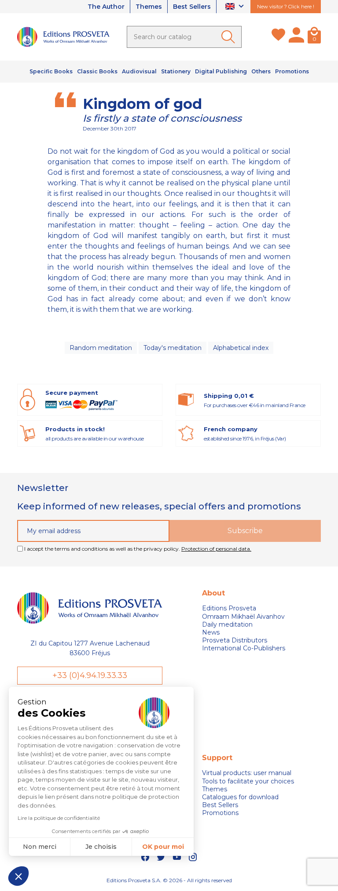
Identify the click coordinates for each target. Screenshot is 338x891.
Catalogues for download (240, 797)
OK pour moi (163, 847)
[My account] (296, 37)
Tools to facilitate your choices (248, 781)
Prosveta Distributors (234, 640)
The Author (106, 7)
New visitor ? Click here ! (285, 7)
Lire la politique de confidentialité (59, 818)
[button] (18, 876)
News (211, 632)
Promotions (220, 813)
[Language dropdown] (235, 6)
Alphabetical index (240, 348)
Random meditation (101, 348)
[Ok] (229, 37)
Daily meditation (227, 624)
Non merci (39, 847)
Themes (149, 7)
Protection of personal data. (216, 548)
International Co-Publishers (243, 648)
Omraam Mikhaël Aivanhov (243, 616)
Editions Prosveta (229, 608)
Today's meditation (172, 348)
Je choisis (101, 847)
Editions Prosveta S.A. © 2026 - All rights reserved (169, 880)
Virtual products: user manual (246, 773)
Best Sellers (192, 7)
